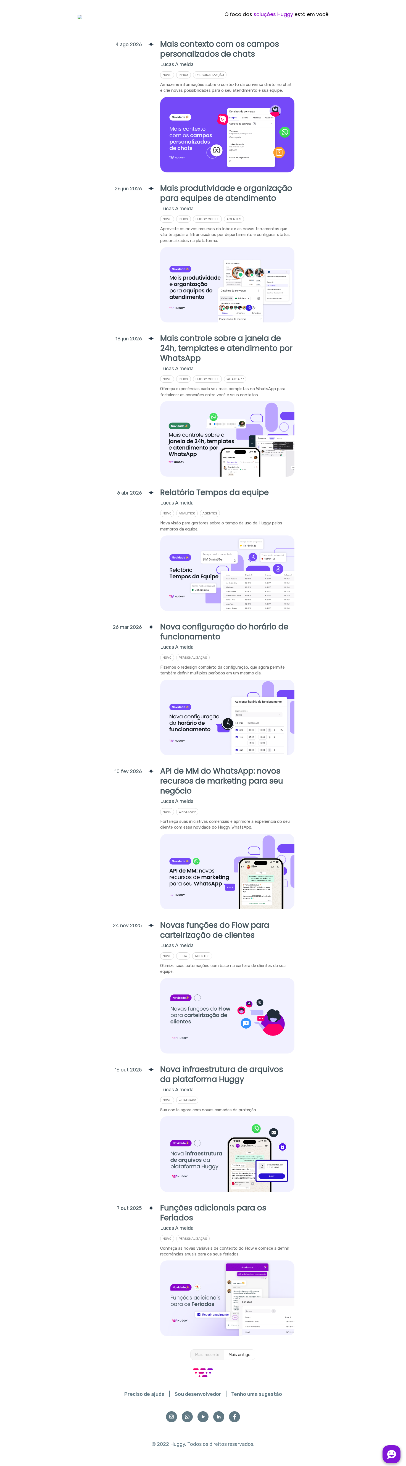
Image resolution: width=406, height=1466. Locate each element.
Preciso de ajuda (144, 1394)
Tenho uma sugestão (256, 1394)
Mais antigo (239, 1354)
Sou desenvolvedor (198, 1394)
